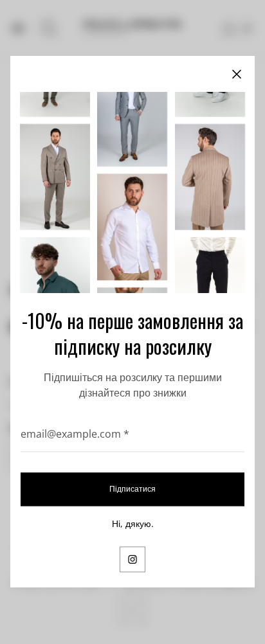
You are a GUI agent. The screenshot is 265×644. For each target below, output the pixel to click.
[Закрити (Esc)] (236, 74)
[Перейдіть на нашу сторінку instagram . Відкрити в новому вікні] (132, 560)
